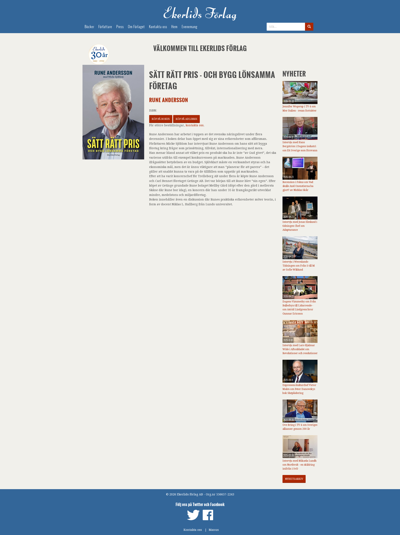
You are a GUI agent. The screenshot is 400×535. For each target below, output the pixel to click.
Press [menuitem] (120, 26)
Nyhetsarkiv (294, 478)
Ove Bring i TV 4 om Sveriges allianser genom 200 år (299, 426)
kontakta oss (195, 125)
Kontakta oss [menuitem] (158, 26)
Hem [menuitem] (174, 26)
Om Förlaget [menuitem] (136, 26)
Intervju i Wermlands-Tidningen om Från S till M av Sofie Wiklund (298, 265)
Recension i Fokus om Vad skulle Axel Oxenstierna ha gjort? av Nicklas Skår (297, 186)
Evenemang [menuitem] (189, 26)
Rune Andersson (168, 100)
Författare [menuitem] (105, 26)
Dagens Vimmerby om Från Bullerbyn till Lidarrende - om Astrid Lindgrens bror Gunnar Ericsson (299, 307)
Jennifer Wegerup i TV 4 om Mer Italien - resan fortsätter (299, 108)
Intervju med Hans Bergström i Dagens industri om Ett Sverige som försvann (299, 146)
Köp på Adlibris (186, 119)
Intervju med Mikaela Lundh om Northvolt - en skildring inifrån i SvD (299, 464)
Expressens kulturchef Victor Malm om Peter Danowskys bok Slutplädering (299, 389)
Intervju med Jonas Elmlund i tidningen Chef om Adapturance (299, 226)
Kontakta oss (193, 529)
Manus (214, 529)
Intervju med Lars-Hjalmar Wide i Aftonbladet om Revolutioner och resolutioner (300, 349)
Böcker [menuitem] (89, 26)
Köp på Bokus (161, 119)
